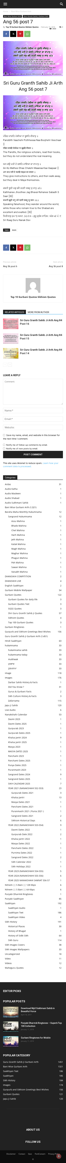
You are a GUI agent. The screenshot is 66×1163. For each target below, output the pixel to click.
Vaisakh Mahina (19, 571)
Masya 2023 (14, 746)
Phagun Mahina (19, 557)
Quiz (30, 1154)
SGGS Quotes (15, 608)
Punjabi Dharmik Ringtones (19, 894)
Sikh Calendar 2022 (21, 861)
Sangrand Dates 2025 (19, 779)
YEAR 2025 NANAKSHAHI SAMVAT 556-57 (29, 880)
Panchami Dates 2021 (22, 806)
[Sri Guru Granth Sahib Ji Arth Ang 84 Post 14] (10, 353)
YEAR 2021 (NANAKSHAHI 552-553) (25, 788)
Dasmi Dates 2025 (17, 723)
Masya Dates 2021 (20, 802)
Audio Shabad (12, 498)
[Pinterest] (20, 34)
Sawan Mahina (19, 567)
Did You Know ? (16, 686)
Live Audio (10, 709)
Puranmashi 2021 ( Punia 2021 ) (27, 811)
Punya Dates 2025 (17, 765)
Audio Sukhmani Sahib (16, 502)
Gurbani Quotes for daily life (22, 599)
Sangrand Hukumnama (20, 516)
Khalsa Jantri (17, 797)
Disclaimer (11, 1154)
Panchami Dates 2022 (22, 848)
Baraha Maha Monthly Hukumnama (23, 511)
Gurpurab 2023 (16, 728)
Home (5, 11)
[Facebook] (6, 34)
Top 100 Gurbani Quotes (20, 622)
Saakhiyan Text (15, 912)
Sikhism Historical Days (23, 820)
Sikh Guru (13, 940)
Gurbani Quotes (13, 594)
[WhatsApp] (27, 34)
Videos (8, 963)
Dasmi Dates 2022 (20, 829)
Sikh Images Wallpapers (17, 949)
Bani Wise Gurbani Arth (21, 11)
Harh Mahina (18, 534)
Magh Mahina (18, 548)
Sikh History (11, 921)
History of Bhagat (17, 931)
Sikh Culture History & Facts (22, 696)
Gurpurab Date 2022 (21, 834)
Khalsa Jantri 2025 (17, 742)
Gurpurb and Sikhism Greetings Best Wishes (28, 631)
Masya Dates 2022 (20, 843)
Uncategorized (12, 954)
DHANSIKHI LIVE (13, 581)
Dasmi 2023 (14, 719)
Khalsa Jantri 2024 (17, 737)
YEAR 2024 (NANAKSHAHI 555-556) (25, 875)
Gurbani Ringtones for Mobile (35, 1038)
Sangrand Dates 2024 (19, 774)
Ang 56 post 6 (10, 266)
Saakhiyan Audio (16, 907)
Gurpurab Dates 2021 (22, 792)
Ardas (8, 484)
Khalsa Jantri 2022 (20, 838)
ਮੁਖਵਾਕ (11, 663)
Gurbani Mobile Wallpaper (18, 590)
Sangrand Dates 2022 (22, 857)
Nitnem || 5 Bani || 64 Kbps (20, 889)
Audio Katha (11, 488)
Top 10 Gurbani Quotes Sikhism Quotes (22, 27)
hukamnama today (17, 654)
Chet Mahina (18, 530)
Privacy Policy (54, 1154)
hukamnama (11, 645)
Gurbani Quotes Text (18, 604)
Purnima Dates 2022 (21, 852)
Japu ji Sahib (11, 705)
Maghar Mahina (19, 553)
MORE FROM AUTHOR (38, 312)
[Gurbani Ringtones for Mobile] (10, 1041)
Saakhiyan (10, 903)
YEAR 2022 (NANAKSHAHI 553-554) (25, 825)
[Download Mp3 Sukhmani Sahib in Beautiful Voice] (10, 1012)
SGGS (14, 230)
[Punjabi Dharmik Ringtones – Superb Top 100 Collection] (10, 1026)
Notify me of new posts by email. (22, 448)
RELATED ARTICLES (14, 312)
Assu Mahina (18, 521)
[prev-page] (5, 365)
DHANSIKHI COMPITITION (18, 576)
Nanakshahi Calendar (16, 714)
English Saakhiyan (14, 585)
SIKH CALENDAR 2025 (19, 783)
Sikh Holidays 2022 (21, 866)
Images (8, 677)
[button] (5, 4)
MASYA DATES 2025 (18, 751)
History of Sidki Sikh (18, 935)
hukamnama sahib (17, 650)
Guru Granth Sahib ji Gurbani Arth (36, 16)
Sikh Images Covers (15, 944)
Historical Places (16, 926)
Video (8, 958)
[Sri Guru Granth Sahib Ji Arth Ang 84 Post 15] (10, 338)
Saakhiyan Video (16, 917)
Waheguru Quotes (14, 967)
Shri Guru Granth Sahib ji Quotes (25, 613)
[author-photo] (33, 292)
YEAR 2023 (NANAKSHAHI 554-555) (25, 871)
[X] (13, 34)
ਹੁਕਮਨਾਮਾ (12, 668)
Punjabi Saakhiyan (14, 898)
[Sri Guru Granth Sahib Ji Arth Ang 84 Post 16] (10, 324)
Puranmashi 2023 (17, 769)
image (8, 673)
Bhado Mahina (18, 525)
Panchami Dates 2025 (19, 760)
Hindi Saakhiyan (13, 640)
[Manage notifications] (58, 1156)
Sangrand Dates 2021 (22, 815)
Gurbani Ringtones (14, 627)
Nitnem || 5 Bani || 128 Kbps (20, 884)
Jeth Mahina (17, 539)
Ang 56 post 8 (56, 266)
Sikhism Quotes (16, 617)
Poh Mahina (17, 562)
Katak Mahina (18, 544)
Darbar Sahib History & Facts (23, 682)
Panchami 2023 (16, 756)
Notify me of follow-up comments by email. (27, 445)
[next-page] (10, 365)
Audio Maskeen (13, 493)
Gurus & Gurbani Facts (19, 691)
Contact (22, 1154)
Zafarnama (13, 700)
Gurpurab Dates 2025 (19, 732)
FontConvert (40, 1154)
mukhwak (13, 659)
